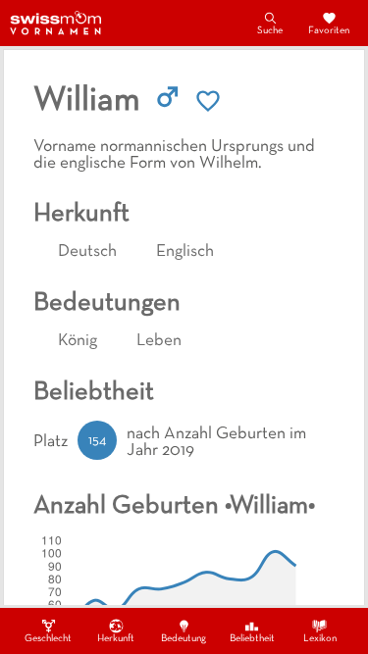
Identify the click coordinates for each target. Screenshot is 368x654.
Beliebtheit (252, 638)
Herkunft (115, 638)
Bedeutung (183, 638)
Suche (270, 30)
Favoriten (328, 30)
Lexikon (320, 638)
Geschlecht (48, 638)
